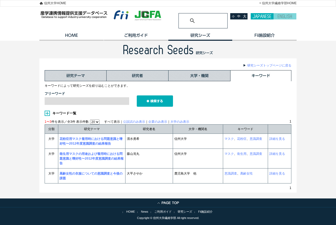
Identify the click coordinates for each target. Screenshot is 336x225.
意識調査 (256, 139)
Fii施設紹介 (205, 211)
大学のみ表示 (179, 122)
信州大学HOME (55, 3)
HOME (71, 37)
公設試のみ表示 (134, 122)
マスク (229, 139)
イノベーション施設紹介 (264, 37)
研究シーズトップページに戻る (269, 65)
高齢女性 (246, 173)
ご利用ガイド (136, 37)
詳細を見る (277, 139)
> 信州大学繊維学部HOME (278, 3)
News (144, 211)
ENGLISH (285, 16)
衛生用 (241, 154)
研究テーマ (76, 75)
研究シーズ (200, 37)
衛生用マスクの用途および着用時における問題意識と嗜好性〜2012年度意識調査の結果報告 (92, 158)
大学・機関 (199, 75)
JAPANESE (262, 16)
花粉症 (241, 139)
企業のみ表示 (157, 122)
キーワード (260, 75)
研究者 (138, 75)
